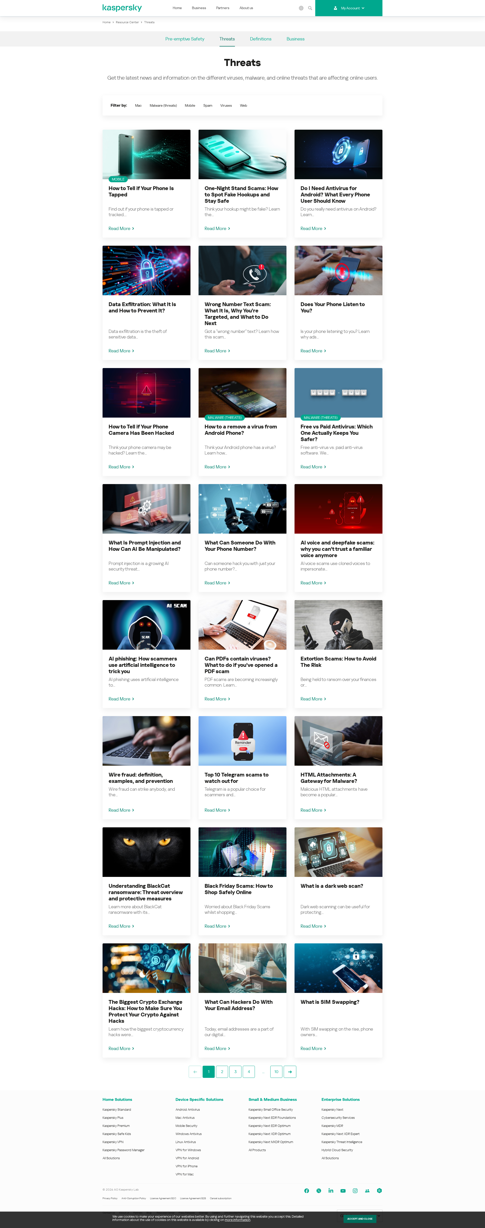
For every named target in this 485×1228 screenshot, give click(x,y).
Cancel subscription (220, 1198)
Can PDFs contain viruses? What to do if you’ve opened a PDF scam (241, 665)
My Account (350, 8)
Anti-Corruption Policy (134, 1198)
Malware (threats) (163, 105)
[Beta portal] (379, 1191)
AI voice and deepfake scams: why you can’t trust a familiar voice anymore (337, 549)
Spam (207, 105)
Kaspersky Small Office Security (271, 1109)
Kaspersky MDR (332, 1126)
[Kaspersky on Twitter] (319, 1191)
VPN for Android (187, 1158)
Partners (222, 8)
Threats (227, 38)
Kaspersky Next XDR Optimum (269, 1134)
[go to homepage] (122, 8)
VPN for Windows (188, 1150)
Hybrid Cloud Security (337, 1150)
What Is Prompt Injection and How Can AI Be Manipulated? (145, 546)
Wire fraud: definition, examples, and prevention (141, 778)
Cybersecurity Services (338, 1118)
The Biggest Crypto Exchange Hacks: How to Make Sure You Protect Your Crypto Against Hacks (145, 1011)
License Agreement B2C (163, 1198)
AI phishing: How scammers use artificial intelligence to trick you (143, 665)
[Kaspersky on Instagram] (355, 1191)
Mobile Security (187, 1126)
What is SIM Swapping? (330, 1002)
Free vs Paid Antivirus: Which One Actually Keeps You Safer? (337, 433)
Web (243, 105)
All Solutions (111, 1158)
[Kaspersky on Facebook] (307, 1191)
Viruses (226, 105)
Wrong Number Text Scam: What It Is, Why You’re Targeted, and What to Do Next (238, 313)
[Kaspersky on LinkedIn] (331, 1191)
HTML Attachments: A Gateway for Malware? (329, 778)
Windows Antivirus (189, 1134)
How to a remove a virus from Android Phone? (241, 430)
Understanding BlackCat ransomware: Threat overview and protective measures (146, 892)
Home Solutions (117, 1099)
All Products (257, 1150)
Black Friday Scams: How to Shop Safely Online (239, 889)
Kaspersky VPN (113, 1142)
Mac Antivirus (185, 1118)
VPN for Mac (185, 1174)
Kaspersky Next (332, 1109)
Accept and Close (360, 1218)
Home (177, 8)
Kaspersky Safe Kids (117, 1134)
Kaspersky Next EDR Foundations (272, 1118)
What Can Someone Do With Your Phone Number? (240, 546)
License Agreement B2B (193, 1198)
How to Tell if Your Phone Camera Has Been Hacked (141, 430)
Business (199, 8)
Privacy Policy (110, 1198)
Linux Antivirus (186, 1142)
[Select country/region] (301, 8)
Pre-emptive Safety (184, 38)
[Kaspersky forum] (367, 1191)
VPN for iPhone (187, 1166)
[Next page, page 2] (290, 1072)
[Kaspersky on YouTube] (343, 1191)
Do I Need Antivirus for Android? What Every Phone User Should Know (335, 194)
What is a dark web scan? (332, 886)
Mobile (190, 105)
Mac (138, 105)
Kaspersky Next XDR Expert (341, 1134)
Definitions (261, 38)
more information (237, 1220)
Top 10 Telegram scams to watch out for (237, 778)
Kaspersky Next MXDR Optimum (271, 1142)
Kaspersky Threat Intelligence (342, 1142)
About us (246, 8)
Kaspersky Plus (113, 1118)
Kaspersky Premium (116, 1126)
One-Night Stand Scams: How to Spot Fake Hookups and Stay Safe (241, 194)
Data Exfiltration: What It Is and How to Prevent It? (142, 307)
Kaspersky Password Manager (123, 1150)
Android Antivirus (188, 1109)
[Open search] (310, 8)
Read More (119, 228)
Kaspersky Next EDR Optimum (269, 1126)
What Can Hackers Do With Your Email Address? (239, 1005)
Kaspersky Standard (117, 1109)
